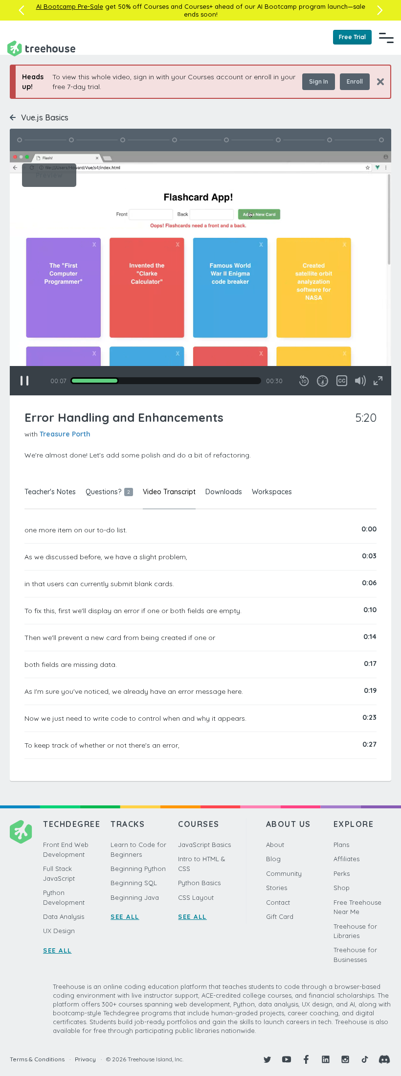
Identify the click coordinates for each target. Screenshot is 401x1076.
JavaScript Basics (204, 844)
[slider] (165, 380)
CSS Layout (196, 897)
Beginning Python (138, 868)
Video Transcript (169, 491)
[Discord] (384, 1059)
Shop (342, 888)
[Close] (377, 81)
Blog (273, 859)
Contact (278, 902)
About (275, 844)
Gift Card (279, 916)
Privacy (85, 1059)
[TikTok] (365, 1059)
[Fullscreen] (378, 380)
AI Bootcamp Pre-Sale (69, 6)
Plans (341, 844)
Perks (342, 873)
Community (284, 873)
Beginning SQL (134, 883)
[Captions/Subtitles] (342, 380)
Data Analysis (63, 916)
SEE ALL (57, 950)
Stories (276, 888)
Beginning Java (135, 897)
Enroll (355, 81)
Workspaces (272, 491)
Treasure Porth (65, 434)
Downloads (223, 491)
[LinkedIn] (326, 1059)
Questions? (108, 491)
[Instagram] (345, 1059)
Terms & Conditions (37, 1059)
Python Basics (199, 883)
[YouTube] (286, 1059)
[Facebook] (306, 1059)
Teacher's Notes (50, 491)
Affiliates (346, 859)
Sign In (318, 81)
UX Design (59, 931)
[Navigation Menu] (386, 37)
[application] (200, 273)
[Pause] (24, 380)
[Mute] (360, 380)
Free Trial (352, 37)
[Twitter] (267, 1059)
